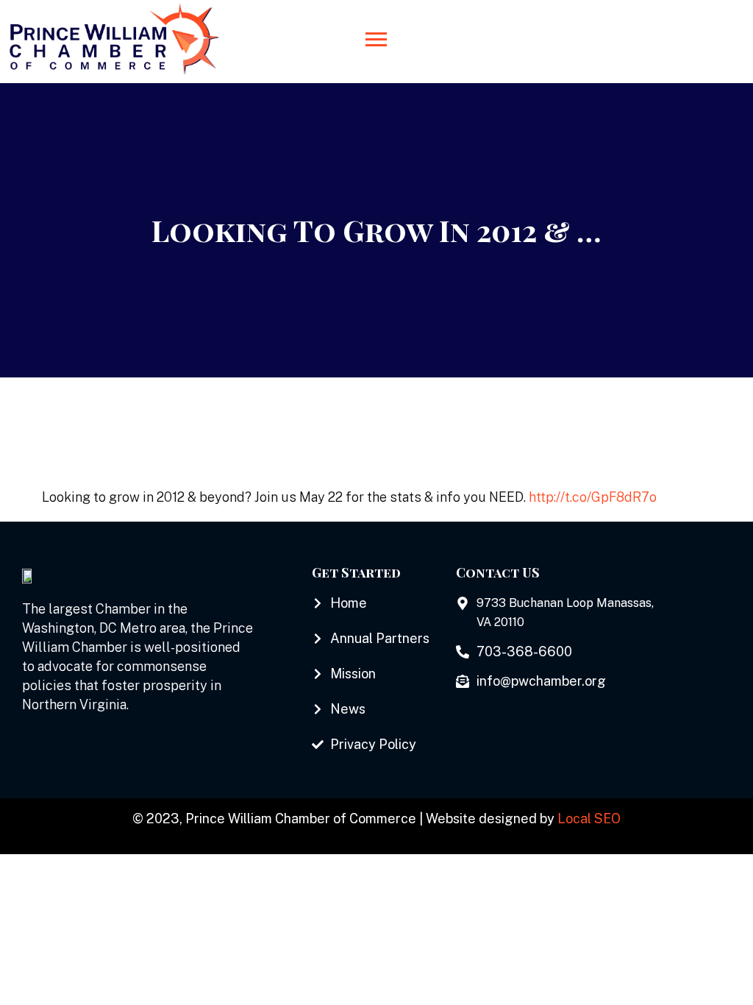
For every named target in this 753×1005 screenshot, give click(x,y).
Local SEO (589, 818)
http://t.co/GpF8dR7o (593, 497)
